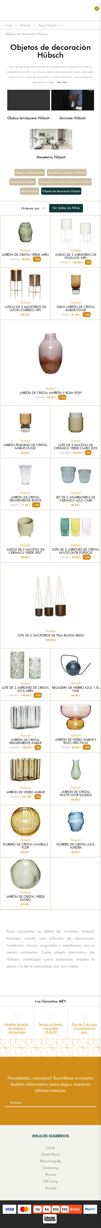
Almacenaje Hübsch (22, 182)
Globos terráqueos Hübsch (28, 118)
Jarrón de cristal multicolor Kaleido (76, 793)
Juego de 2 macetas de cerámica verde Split (25, 551)
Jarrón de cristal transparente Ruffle (25, 499)
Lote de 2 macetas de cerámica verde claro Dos (75, 447)
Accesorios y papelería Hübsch (66, 172)
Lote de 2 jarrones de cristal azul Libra (25, 689)
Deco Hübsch (47, 25)
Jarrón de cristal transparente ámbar (25, 741)
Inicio (8, 25)
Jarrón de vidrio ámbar (25, 792)
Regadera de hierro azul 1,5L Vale (75, 689)
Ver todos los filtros (66, 208)
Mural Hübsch (29, 191)
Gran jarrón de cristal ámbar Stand (76, 308)
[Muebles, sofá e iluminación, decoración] (50, 10)
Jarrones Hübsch (72, 118)
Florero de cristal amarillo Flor (25, 846)
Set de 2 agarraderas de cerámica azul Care (75, 499)
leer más (62, 82)
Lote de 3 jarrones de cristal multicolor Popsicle (75, 551)
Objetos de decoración (30, 172)
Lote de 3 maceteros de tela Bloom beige (50, 635)
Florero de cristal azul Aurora (75, 846)
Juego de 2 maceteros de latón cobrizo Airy (25, 308)
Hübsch (25, 25)
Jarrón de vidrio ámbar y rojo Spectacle (75, 741)
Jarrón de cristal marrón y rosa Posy (50, 392)
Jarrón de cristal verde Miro (25, 254)
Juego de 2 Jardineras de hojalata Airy (75, 256)
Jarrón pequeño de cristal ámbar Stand (25, 447)
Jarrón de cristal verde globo (25, 898)
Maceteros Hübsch (51, 157)
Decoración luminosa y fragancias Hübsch (65, 182)
